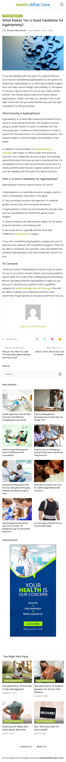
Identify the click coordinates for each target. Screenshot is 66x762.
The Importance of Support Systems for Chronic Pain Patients (48, 689)
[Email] (60, 339)
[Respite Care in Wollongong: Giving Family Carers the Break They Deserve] (49, 436)
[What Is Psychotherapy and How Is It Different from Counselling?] (17, 436)
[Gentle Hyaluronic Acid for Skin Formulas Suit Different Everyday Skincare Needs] (17, 400)
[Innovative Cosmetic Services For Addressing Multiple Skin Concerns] (49, 471)
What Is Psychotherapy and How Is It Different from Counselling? (15, 452)
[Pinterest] (52, 339)
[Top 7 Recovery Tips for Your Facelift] (49, 712)
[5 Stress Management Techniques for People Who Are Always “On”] (49, 400)
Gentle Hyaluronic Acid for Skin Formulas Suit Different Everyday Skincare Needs (16, 417)
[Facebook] (37, 339)
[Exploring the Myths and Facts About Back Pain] (17, 712)
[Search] (62, 4)
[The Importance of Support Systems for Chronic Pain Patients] (49, 672)
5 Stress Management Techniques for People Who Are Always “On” (48, 417)
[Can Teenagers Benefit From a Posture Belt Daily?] (49, 509)
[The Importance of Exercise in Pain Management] (17, 672)
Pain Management (12, 16)
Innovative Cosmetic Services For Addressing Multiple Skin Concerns (48, 488)
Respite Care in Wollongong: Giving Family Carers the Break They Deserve (48, 452)
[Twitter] (44, 339)
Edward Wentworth (16, 30)
